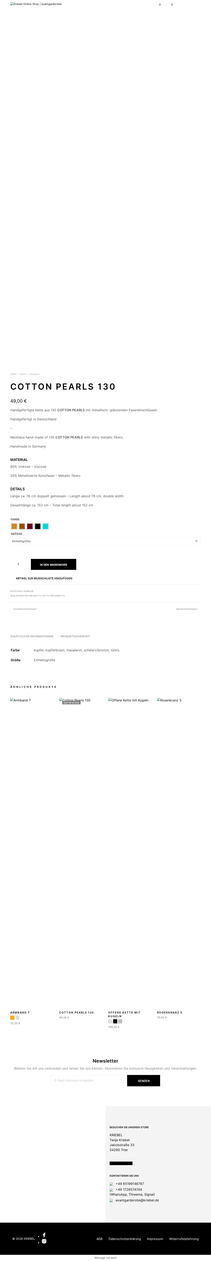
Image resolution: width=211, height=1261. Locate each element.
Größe (16, 533)
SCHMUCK (34, 374)
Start (13, 374)
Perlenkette (57, 595)
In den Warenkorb (53, 564)
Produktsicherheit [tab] (75, 636)
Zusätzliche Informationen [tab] (31, 636)
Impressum (155, 1239)
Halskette (35, 595)
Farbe (15, 519)
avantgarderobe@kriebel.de (137, 1200)
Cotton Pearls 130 (76, 1012)
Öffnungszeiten (121, 1163)
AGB (99, 1239)
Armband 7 (20, 1012)
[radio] (14, 526)
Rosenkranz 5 (169, 1012)
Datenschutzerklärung (125, 1239)
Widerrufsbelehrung (184, 1239)
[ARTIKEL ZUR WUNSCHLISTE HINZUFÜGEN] (52, 1011)
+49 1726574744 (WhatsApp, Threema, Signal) (132, 1191)
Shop (23, 374)
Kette (45, 595)
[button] (157, 5)
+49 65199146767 (129, 1184)
